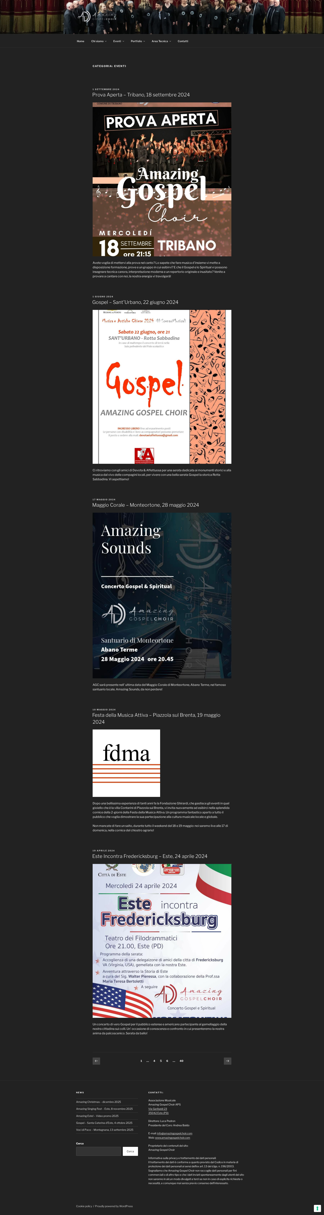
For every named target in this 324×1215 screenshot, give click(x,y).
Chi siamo (97, 41)
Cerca (80, 1143)
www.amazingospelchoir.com (172, 1137)
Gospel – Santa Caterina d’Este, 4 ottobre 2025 (104, 1122)
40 (182, 1060)
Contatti (183, 41)
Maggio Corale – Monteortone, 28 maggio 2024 (145, 505)
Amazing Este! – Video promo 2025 (97, 1115)
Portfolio (136, 41)
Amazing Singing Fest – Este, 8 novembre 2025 (104, 1108)
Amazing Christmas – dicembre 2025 (98, 1101)
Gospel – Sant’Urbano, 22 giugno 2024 (135, 302)
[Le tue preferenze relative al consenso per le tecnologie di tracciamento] (317, 1208)
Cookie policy (84, 1206)
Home (80, 41)
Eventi (117, 41)
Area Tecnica (160, 41)
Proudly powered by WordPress (114, 1206)
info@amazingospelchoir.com (174, 1133)
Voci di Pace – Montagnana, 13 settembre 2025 (104, 1129)
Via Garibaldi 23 (157, 1108)
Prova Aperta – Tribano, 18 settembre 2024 (141, 95)
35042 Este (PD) (158, 1112)
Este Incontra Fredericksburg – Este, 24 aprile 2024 (150, 856)
